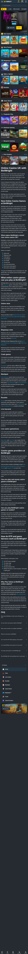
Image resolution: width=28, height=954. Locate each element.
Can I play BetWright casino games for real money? (11, 645)
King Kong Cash (9, 316)
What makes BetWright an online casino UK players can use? (12, 617)
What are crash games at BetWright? (8, 634)
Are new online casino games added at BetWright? (11, 622)
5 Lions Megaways (14, 343)
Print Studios (17, 466)
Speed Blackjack (11, 382)
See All (25, 33)
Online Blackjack (5, 377)
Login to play (6, 708)
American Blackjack (22, 382)
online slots (13, 338)
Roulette (3, 400)
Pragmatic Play (10, 468)
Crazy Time (11, 440)
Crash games (4, 365)
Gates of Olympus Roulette (7, 406)
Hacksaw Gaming (9, 466)
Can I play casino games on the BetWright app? (11, 650)
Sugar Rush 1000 (18, 316)
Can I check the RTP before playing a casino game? (12, 639)
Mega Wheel (4, 440)
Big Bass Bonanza (17, 314)
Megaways (6, 284)
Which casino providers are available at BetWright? (11, 628)
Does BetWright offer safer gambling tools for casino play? (13, 656)
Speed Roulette (20, 404)
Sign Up (19, 27)
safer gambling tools (20, 594)
